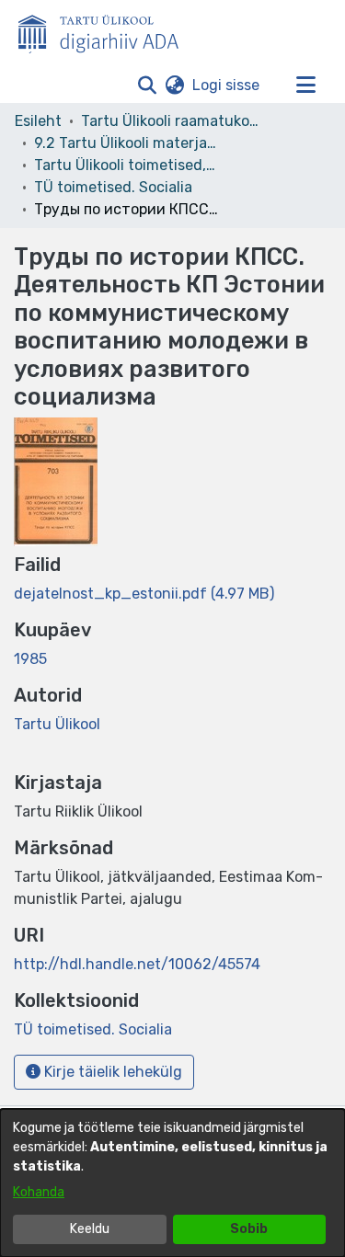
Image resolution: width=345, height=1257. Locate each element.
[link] (144, 593)
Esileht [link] (38, 121)
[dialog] (172, 1183)
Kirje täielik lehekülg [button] (111, 1071)
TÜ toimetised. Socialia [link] (113, 187)
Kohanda (38, 1192)
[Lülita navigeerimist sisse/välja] (305, 85)
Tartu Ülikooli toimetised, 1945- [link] (126, 165)
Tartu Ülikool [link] (57, 724)
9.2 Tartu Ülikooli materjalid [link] (126, 143)
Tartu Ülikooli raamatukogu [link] (173, 121)
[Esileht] (106, 30)
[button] (146, 85)
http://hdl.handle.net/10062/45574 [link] (137, 964)
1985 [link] (30, 659)
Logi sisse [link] (226, 85)
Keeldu (89, 1229)
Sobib (249, 1229)
